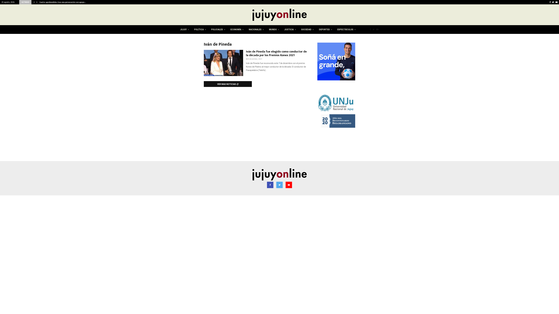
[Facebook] (371, 29)
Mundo (273, 29)
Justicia (289, 29)
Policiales (217, 29)
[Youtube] (378, 29)
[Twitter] (374, 29)
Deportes (324, 29)
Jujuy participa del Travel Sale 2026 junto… (57, 2)
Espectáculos (345, 29)
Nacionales (255, 29)
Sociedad (306, 29)
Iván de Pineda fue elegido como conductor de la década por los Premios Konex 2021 (276, 53)
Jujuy (183, 29)
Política (199, 29)
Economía (235, 29)
